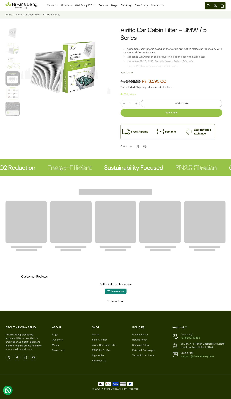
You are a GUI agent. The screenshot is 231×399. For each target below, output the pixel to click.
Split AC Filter (99, 339)
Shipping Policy (140, 345)
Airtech (64, 5)
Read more (127, 72)
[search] (208, 6)
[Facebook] (17, 357)
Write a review (115, 291)
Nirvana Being (109, 389)
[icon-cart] (222, 5)
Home (9, 14)
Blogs (114, 5)
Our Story (126, 5)
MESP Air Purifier (101, 350)
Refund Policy (139, 339)
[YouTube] (33, 357)
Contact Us (157, 5)
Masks (50, 5)
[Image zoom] (65, 71)
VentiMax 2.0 (99, 360)
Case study (58, 350)
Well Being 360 (83, 5)
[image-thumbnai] (13, 33)
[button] (181, 103)
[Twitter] (9, 357)
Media (55, 345)
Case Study (141, 5)
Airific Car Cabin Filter (104, 345)
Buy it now (171, 112)
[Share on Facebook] (131, 146)
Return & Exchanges (143, 350)
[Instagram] (25, 357)
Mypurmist (98, 355)
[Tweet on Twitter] (138, 146)
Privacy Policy (140, 334)
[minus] (124, 103)
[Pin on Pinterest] (144, 146)
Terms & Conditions (143, 355)
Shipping (141, 87)
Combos (103, 5)
